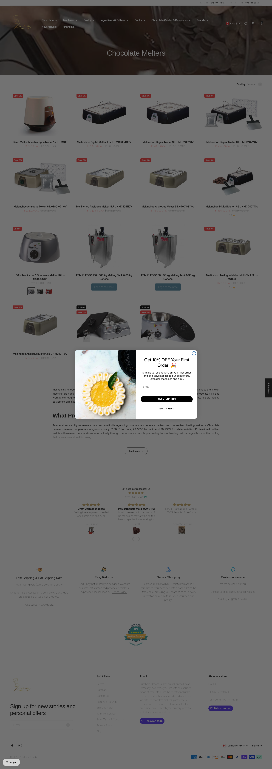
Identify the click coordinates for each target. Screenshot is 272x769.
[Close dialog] (194, 353)
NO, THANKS (166, 408)
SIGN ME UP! (166, 399)
